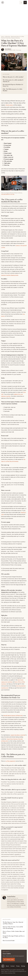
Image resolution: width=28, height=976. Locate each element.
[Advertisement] (14, 20)
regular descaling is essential (18, 735)
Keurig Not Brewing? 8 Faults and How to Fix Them (14, 937)
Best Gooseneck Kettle (9, 940)
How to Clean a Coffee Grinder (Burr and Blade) (13, 932)
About (7, 966)
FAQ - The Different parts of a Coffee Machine (12, 90)
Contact (12, 966)
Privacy (18, 966)
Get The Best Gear (9, 959)
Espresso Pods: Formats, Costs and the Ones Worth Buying (13, 927)
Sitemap (23, 966)
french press (9, 105)
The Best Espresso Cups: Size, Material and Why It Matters (13, 923)
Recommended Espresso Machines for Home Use (13, 85)
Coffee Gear (7, 36)
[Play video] (14, 183)
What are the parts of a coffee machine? (13, 77)
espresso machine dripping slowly (9, 275)
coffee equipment (10, 761)
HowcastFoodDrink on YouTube (7, 194)
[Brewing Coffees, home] (2, 2)
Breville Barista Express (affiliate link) (13, 715)
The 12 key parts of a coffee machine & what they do (13, 81)
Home (2, 36)
